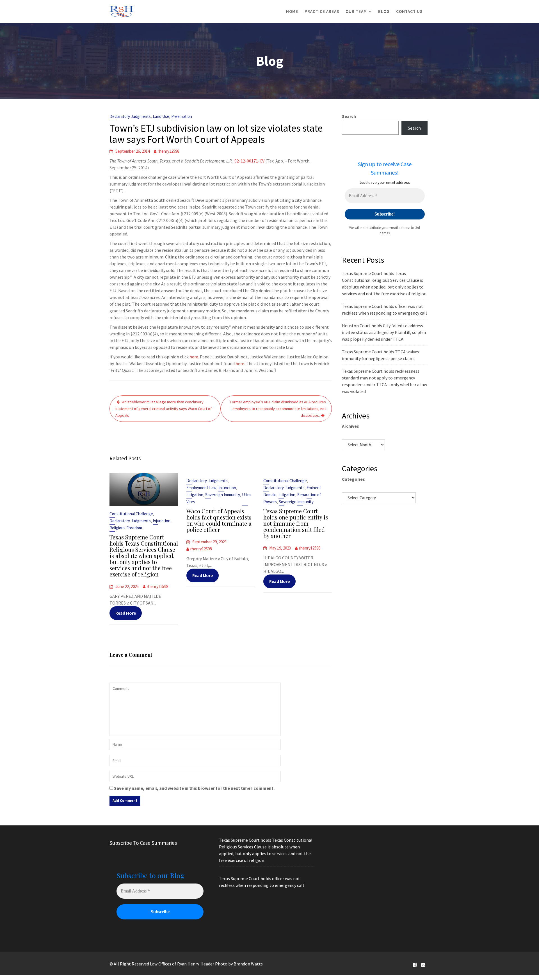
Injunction (161, 520)
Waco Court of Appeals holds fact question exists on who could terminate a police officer (219, 520)
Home (292, 11)
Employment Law (201, 487)
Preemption (181, 116)
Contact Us (409, 11)
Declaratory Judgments (130, 116)
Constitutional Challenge (131, 513)
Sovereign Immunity (222, 494)
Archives (350, 426)
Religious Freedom (125, 527)
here (240, 363)
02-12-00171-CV (249, 161)
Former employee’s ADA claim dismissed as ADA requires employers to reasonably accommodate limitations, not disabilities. (278, 408)
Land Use (161, 116)
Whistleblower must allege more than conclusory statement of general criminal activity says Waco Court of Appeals (163, 408)
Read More (125, 613)
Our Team (356, 11)
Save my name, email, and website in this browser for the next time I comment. (194, 788)
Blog (384, 11)
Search (349, 116)
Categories (353, 479)
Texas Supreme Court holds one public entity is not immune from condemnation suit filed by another (295, 523)
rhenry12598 (168, 151)
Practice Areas (322, 11)
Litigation (194, 494)
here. (194, 357)
